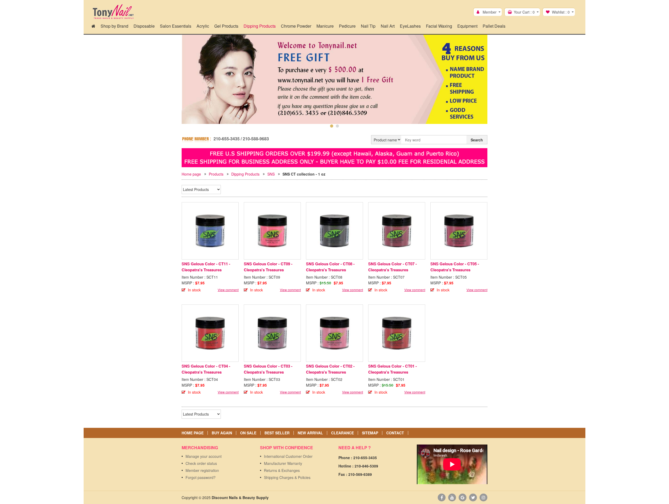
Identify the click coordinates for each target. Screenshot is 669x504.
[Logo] (113, 12)
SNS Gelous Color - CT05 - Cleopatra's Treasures (454, 267)
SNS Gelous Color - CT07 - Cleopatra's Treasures (392, 267)
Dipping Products (245, 174)
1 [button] (331, 126)
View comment (228, 289)
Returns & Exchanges (282, 470)
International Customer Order (288, 456)
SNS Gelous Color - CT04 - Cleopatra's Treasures (206, 369)
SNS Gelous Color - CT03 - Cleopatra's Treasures (268, 369)
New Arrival (310, 433)
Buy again (222, 433)
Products (216, 174)
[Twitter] (473, 497)
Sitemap (370, 433)
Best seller (277, 433)
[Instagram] (483, 497)
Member (490, 12)
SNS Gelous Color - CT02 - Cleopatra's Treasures (330, 369)
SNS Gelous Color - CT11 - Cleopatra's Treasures (206, 267)
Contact (395, 433)
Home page (191, 174)
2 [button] (337, 126)
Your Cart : (524, 12)
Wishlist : (561, 12)
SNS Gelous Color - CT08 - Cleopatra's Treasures (330, 267)
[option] (334, 84)
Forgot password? (201, 477)
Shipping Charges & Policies (287, 477)
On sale (248, 433)
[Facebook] (442, 497)
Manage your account (204, 456)
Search (477, 139)
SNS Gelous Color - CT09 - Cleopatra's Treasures (268, 267)
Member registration (202, 470)
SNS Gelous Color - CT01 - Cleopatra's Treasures (392, 369)
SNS (271, 174)
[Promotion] (334, 157)
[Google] (462, 497)
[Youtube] (452, 497)
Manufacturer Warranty (283, 463)
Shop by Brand (114, 26)
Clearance (342, 433)
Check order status (201, 463)
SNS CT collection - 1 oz (303, 174)
